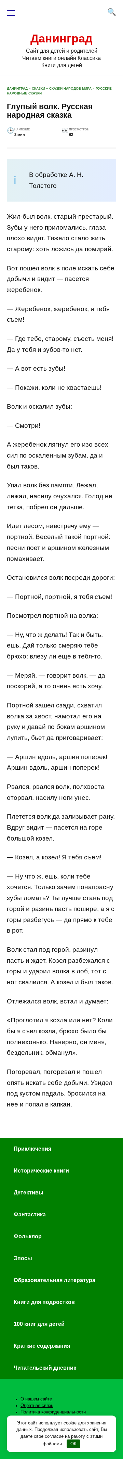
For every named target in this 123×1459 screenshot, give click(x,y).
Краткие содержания (42, 1346)
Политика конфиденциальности (53, 1412)
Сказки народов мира (70, 88)
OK (73, 1443)
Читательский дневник (45, 1368)
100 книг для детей (39, 1324)
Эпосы (23, 1258)
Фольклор (28, 1236)
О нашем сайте (36, 1399)
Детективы (28, 1192)
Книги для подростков (44, 1302)
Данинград (61, 38)
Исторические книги (41, 1171)
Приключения (32, 1149)
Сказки (38, 88)
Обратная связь (36, 1405)
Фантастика (30, 1214)
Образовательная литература (54, 1280)
